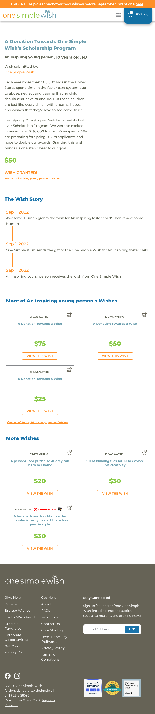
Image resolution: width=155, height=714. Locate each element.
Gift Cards (13, 646)
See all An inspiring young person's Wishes (32, 178)
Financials (49, 617)
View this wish (40, 356)
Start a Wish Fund (20, 617)
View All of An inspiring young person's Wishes (37, 422)
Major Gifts (14, 653)
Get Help (48, 597)
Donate (11, 604)
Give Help (13, 597)
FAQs (45, 610)
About (46, 604)
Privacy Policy (53, 648)
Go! (132, 629)
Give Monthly (52, 630)
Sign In (140, 14)
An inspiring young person (29, 57)
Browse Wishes (17, 610)
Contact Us (50, 624)
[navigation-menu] (118, 15)
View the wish (40, 493)
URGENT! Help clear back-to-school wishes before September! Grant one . (77, 4)
